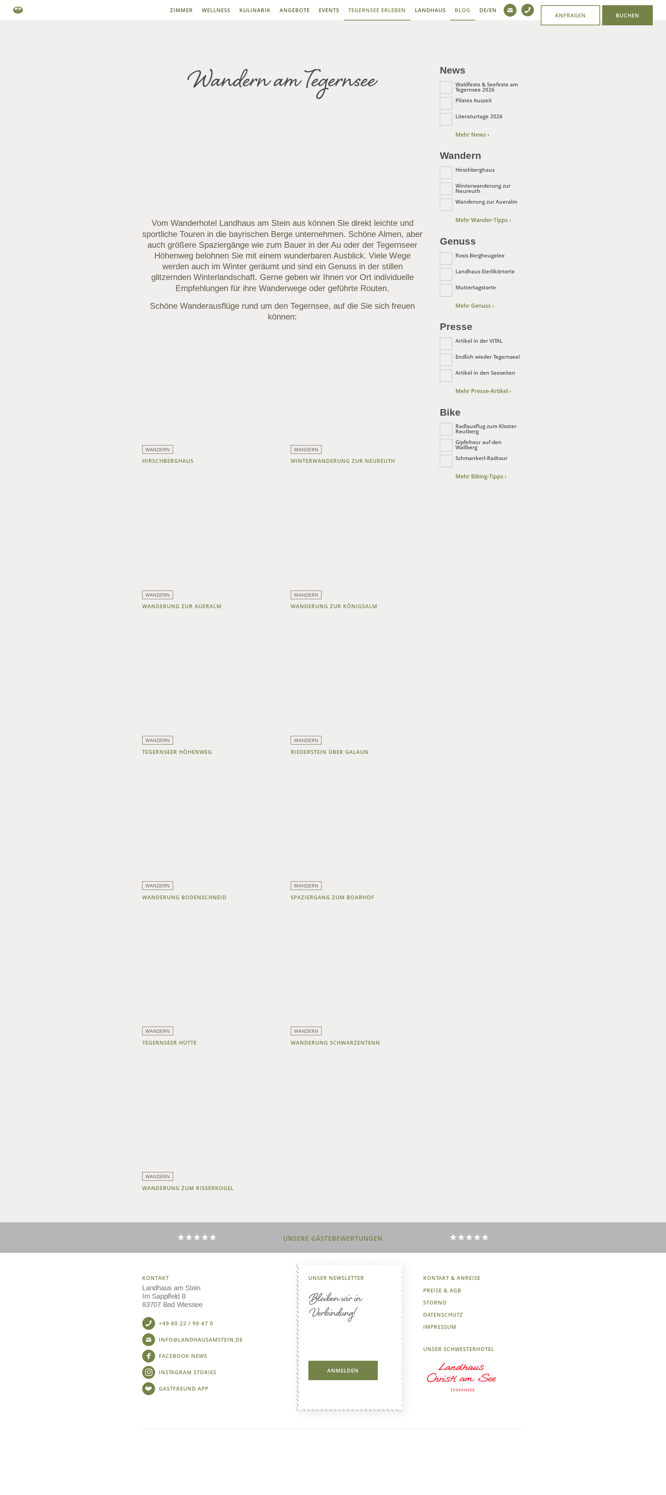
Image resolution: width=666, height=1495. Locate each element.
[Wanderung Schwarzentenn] (356, 967)
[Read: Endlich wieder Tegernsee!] (446, 360)
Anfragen (570, 15)
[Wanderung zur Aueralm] (208, 531)
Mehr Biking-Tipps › (480, 476)
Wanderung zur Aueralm (182, 606)
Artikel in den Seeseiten (485, 372)
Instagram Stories (187, 1372)
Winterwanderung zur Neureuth (343, 460)
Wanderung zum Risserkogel (188, 1187)
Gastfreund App (183, 1388)
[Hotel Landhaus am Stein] (18, 10)
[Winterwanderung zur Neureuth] (356, 386)
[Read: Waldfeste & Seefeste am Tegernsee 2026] (446, 87)
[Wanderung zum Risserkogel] (208, 1113)
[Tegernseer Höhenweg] (208, 676)
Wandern (157, 449)
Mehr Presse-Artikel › (483, 391)
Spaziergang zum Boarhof (332, 897)
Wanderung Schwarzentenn (335, 1042)
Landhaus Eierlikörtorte (485, 271)
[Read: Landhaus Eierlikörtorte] (446, 274)
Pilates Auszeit (473, 100)
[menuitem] (181, 10)
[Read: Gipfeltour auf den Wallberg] (446, 445)
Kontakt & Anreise (451, 1278)
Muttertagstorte (475, 287)
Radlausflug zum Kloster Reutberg (485, 429)
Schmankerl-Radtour (481, 458)
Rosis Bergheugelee (480, 255)
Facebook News (183, 1355)
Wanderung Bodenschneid (184, 897)
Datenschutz (443, 1315)
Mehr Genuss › (474, 305)
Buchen (627, 15)
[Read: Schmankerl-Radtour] (446, 461)
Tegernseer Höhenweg (177, 751)
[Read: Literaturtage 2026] (446, 119)
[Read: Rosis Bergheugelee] (446, 258)
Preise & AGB (442, 1290)
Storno (435, 1303)
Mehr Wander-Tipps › (483, 220)
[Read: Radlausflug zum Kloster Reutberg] (446, 429)
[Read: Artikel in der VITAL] (446, 344)
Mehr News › (472, 134)
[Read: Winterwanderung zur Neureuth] (446, 188)
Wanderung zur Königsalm (334, 606)
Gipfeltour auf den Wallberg (478, 445)
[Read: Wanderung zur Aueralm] (446, 204)
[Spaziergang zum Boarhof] (356, 822)
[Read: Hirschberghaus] (446, 173)
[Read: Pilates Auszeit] (446, 103)
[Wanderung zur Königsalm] (356, 531)
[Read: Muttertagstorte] (446, 290)
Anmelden (343, 1370)
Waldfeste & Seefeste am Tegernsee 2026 (486, 87)
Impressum (439, 1327)
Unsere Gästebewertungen (333, 1238)
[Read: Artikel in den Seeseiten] (446, 375)
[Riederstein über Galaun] (356, 676)
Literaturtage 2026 (479, 116)
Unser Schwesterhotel (458, 1349)
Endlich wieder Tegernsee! (487, 356)
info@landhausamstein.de (201, 1339)
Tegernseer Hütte (169, 1042)
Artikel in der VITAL (479, 340)
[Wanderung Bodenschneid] (208, 822)
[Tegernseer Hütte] (208, 967)
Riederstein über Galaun (330, 751)
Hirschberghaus (168, 460)
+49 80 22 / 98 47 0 (186, 1323)
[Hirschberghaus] (208, 386)
